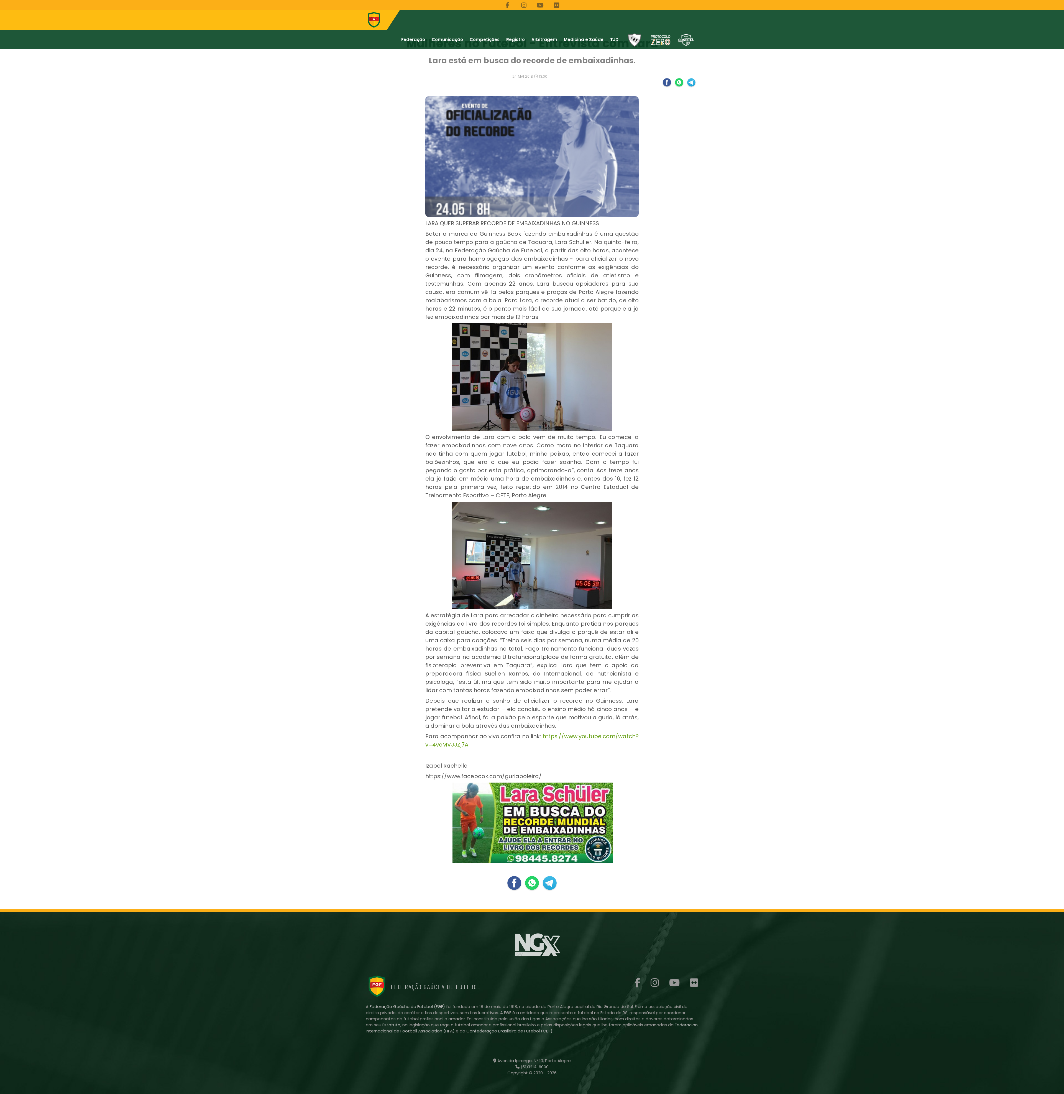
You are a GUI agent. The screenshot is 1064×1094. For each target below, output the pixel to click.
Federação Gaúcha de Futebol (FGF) (408, 1006)
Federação (413, 39)
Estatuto (391, 1025)
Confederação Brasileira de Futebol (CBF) (509, 1031)
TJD (614, 39)
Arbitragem (544, 39)
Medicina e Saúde (583, 39)
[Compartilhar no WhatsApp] (679, 82)
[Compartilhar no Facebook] (667, 82)
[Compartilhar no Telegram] (691, 82)
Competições (485, 39)
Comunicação (447, 39)
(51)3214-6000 (534, 1066)
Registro (515, 39)
